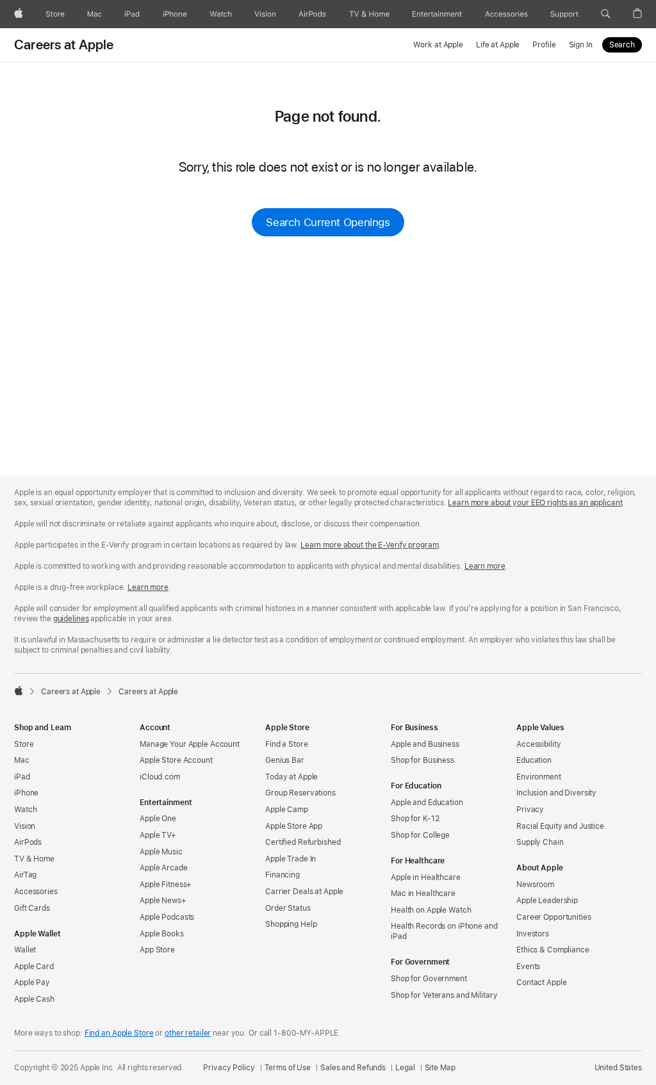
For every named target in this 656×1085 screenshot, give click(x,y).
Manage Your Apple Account (190, 744)
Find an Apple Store (119, 1033)
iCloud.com (160, 776)
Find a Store (286, 744)
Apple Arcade (164, 867)
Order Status (288, 908)
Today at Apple (291, 776)
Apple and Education (427, 802)
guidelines (71, 618)
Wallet (25, 949)
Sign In (581, 44)
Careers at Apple (64, 45)
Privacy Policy (228, 1067)
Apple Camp (286, 809)
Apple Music (161, 851)
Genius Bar (284, 760)
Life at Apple (498, 44)
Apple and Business (425, 744)
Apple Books (162, 933)
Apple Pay (32, 982)
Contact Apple (541, 982)
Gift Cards (32, 908)
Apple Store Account (176, 760)
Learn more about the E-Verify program (369, 545)
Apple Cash (34, 999)
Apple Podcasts (167, 917)
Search (622, 44)
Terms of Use (288, 1067)
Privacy (530, 809)
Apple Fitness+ (166, 884)
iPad (22, 776)
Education (534, 760)
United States (618, 1067)
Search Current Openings (328, 222)
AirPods (28, 842)
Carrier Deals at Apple (304, 891)
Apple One (158, 818)
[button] (606, 14)
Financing (282, 874)
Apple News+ (163, 900)
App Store (157, 949)
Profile (543, 44)
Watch (25, 809)
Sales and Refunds (353, 1067)
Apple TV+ (158, 835)
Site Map (440, 1067)
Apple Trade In (290, 858)
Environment (538, 776)
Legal (404, 1067)
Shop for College (420, 835)
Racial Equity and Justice (560, 826)
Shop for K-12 (415, 818)
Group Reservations (300, 792)
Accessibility (538, 744)
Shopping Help (290, 924)
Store (23, 744)
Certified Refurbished (302, 842)
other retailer (188, 1033)
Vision (24, 826)
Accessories (36, 891)
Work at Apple (438, 44)
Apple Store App (293, 826)
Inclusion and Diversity (556, 792)
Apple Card (34, 966)
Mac (21, 760)
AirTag (25, 874)
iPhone (26, 792)
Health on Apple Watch (431, 910)
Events (528, 966)
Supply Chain (540, 842)
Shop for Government (429, 978)
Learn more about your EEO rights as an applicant (535, 502)
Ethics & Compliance (552, 949)
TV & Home (34, 858)
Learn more (484, 566)
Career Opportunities (553, 917)
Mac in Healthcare (423, 893)
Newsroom (535, 884)
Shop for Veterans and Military (444, 995)
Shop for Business (422, 760)
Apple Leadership (547, 900)
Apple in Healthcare (426, 877)
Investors (532, 933)
